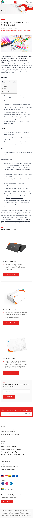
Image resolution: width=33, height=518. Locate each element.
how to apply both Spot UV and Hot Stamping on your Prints (15, 221)
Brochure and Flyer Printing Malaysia (12, 454)
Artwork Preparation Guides (9, 30)
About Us (4, 426)
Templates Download (8, 469)
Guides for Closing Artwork (9, 466)
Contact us (8, 501)
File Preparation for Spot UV (14, 198)
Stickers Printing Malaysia (9, 446)
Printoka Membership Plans (10, 434)
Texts (4, 88)
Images (5, 86)
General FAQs (5, 461)
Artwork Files (7, 91)
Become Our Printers (8, 431)
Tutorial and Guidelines (24, 30)
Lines (4, 90)
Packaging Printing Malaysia (10, 452)
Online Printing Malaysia (8, 444)
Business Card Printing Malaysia (11, 449)
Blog (2, 464)
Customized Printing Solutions (10, 429)
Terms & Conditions (7, 437)
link (19, 223)
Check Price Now (11, 274)
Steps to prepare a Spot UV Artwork (15, 58)
